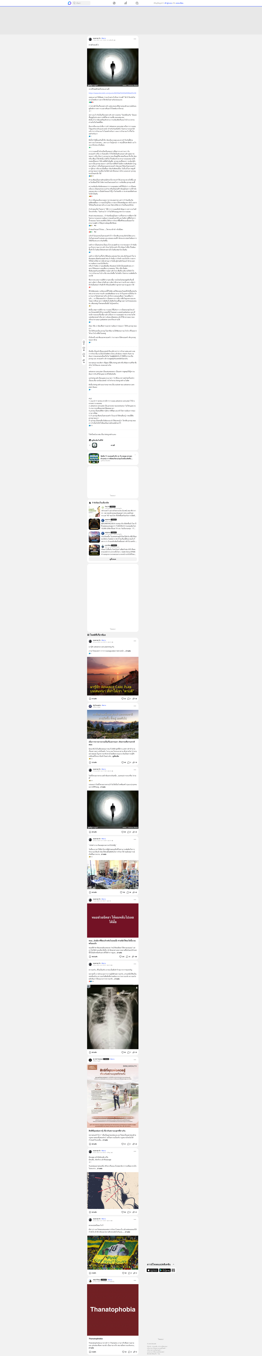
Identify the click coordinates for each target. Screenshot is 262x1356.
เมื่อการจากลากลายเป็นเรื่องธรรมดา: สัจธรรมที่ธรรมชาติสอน (112, 743)
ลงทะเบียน (179, 3)
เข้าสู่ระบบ (168, 3)
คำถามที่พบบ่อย (162, 1346)
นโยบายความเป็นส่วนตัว (153, 1350)
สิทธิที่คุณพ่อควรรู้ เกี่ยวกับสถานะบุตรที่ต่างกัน (107, 1130)
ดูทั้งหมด (113, 559)
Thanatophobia (96, 1338)
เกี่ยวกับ (149, 1346)
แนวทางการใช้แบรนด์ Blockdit (155, 1352)
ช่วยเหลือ (154, 1346)
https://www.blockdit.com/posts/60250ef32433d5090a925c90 (112, 93)
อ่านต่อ (128, 651)
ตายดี (113, 445)
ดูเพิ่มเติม (116, 756)
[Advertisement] (131, 20)
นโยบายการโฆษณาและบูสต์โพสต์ (156, 1348)
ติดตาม (104, 38)
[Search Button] (74, 3)
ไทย (159, 1354)
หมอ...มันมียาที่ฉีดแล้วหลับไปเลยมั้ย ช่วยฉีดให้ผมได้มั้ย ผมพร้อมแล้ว (112, 942)
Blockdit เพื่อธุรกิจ (152, 1354)
